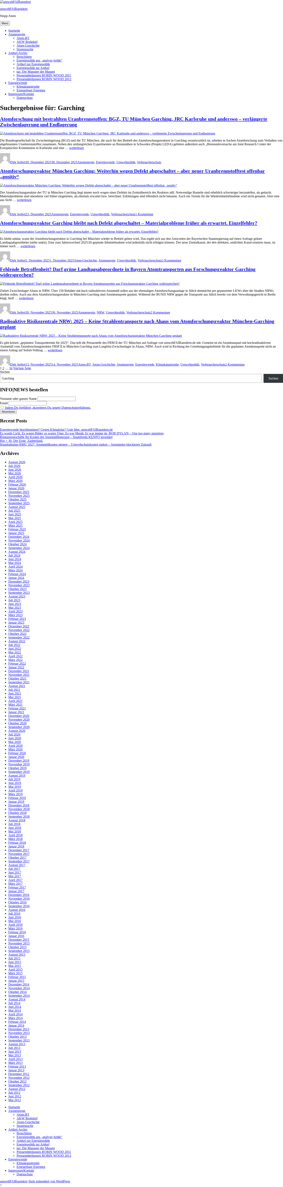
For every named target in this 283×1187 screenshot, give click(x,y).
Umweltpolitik (125, 162)
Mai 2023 (14, 607)
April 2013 (15, 1059)
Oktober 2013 (17, 1036)
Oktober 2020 (17, 723)
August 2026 (16, 462)
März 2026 (15, 481)
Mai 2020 (14, 742)
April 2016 (15, 924)
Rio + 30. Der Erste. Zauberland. (21, 441)
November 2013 (19, 1033)
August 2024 (16, 551)
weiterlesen (76, 148)
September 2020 (19, 727)
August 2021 (16, 686)
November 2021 (19, 675)
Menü (5, 23)
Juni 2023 (14, 604)
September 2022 (19, 637)
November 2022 (19, 630)
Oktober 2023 (17, 589)
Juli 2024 (14, 555)
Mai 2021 (14, 697)
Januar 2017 (16, 891)
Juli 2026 (14, 466)
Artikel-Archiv (18, 53)
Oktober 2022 (17, 633)
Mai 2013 (14, 1055)
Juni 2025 (14, 514)
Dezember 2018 (18, 805)
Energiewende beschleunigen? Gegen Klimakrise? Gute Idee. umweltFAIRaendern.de (56, 429)
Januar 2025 (16, 533)
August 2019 (16, 775)
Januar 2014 (16, 1025)
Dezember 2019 (18, 760)
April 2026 (15, 477)
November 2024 (19, 540)
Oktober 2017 (17, 857)
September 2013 (19, 1040)
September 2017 (19, 861)
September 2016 (19, 906)
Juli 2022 (14, 645)
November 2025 (19, 495)
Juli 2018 (14, 824)
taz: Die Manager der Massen (36, 71)
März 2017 (15, 883)
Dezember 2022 (18, 626)
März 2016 (15, 928)
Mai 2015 (14, 966)
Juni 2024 (14, 559)
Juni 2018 (14, 827)
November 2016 (19, 898)
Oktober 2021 (17, 678)
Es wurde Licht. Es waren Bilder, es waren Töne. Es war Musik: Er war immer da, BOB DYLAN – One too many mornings (82, 433)
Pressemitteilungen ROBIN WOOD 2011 (44, 75)
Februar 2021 (17, 708)
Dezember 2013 (18, 1029)
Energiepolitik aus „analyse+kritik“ (39, 60)
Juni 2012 (14, 1096)
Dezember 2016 (18, 895)
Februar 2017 (17, 887)
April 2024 (15, 566)
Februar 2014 (17, 1021)
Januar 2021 (16, 712)
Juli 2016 (14, 913)
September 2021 (19, 682)
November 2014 (19, 988)
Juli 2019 (14, 779)
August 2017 (16, 865)
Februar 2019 (17, 798)
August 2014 (16, 999)
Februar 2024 (17, 574)
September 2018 (19, 816)
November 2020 (19, 719)
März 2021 (15, 704)
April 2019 (15, 790)
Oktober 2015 (17, 947)
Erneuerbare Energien (31, 90)
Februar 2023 (17, 619)
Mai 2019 (14, 786)
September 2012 (19, 1085)
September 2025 (19, 503)
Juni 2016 (14, 917)
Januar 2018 (16, 846)
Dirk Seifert (17, 162)
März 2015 (15, 973)
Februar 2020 (17, 753)
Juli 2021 (14, 689)
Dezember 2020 (18, 716)
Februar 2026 (17, 484)
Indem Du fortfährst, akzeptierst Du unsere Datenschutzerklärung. (48, 407)
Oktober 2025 (17, 499)
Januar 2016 (16, 936)
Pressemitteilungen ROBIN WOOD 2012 (44, 79)
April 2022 (15, 656)
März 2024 (15, 570)
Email (4, 403)
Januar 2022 (16, 667)
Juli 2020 (14, 734)
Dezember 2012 (18, 1074)
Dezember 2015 (18, 939)
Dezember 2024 (18, 536)
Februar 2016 (17, 932)
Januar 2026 (16, 488)
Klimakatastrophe (28, 86)
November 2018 (19, 809)
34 (10, 368)
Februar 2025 (17, 529)
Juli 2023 (14, 600)
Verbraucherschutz (149, 162)
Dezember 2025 (18, 492)
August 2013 (16, 1044)
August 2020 (16, 730)
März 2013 (15, 1063)
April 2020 (15, 745)
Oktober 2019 (17, 768)
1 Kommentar (144, 214)
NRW (100, 312)
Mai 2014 (14, 1010)
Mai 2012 (14, 1100)
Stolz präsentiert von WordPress (49, 1181)
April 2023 (15, 611)
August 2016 (16, 910)
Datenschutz (25, 97)
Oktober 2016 (17, 902)
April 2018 (15, 835)
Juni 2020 (14, 738)
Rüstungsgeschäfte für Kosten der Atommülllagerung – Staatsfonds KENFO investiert (56, 437)
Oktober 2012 (17, 1081)
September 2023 (19, 592)
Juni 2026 (14, 469)
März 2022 (15, 660)
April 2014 (15, 1014)
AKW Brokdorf (27, 42)
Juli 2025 (14, 510)
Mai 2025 (14, 518)
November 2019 (19, 764)
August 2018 (16, 820)
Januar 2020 (16, 757)
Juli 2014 (14, 1003)
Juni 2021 (14, 693)
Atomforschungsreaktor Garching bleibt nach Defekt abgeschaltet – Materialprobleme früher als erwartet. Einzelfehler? (128, 223)
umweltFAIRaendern (14, 9)
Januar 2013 (16, 1070)
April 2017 (15, 880)
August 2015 (16, 954)
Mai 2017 (14, 876)
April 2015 (15, 969)
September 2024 (19, 548)
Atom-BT (23, 38)
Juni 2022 (14, 648)
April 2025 (15, 522)
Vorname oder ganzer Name (18, 398)
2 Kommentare (171, 260)
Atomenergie (16, 34)
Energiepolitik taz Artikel (33, 68)
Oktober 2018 (17, 813)
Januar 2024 (16, 578)
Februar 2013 (17, 1066)
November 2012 (19, 1077)
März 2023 (15, 615)
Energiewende (17, 83)
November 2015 (19, 943)
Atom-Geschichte (28, 45)
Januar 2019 (16, 801)
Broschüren (24, 56)
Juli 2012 (14, 1092)
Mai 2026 (14, 473)
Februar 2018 (17, 842)
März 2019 (15, 794)
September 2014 (19, 995)
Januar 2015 (16, 980)
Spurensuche (25, 49)
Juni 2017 (14, 872)
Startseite (14, 30)
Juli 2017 (14, 869)
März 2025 (15, 525)
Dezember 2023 (18, 581)
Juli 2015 (14, 958)
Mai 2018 (14, 831)
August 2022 (16, 641)
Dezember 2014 (18, 984)
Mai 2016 (14, 921)
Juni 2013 (14, 1051)
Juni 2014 (14, 1007)
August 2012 (16, 1089)
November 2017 (19, 854)
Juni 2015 (14, 962)
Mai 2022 (14, 652)
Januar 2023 (16, 622)
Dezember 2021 (18, 671)
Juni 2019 (14, 783)
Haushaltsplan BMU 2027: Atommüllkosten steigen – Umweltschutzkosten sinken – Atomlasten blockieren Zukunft (75, 444)
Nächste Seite (22, 368)
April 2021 (15, 701)
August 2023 (16, 596)
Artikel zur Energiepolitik (33, 64)
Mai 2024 (14, 563)
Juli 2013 (14, 1048)
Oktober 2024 (17, 544)
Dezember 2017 (18, 850)
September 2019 (19, 772)
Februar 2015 (17, 977)
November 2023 (19, 585)
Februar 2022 (17, 663)
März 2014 (15, 1018)
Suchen (5, 372)
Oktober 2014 (17, 992)
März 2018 (15, 839)
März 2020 (15, 749)
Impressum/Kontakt (21, 94)
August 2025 (16, 507)
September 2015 (19, 951)
